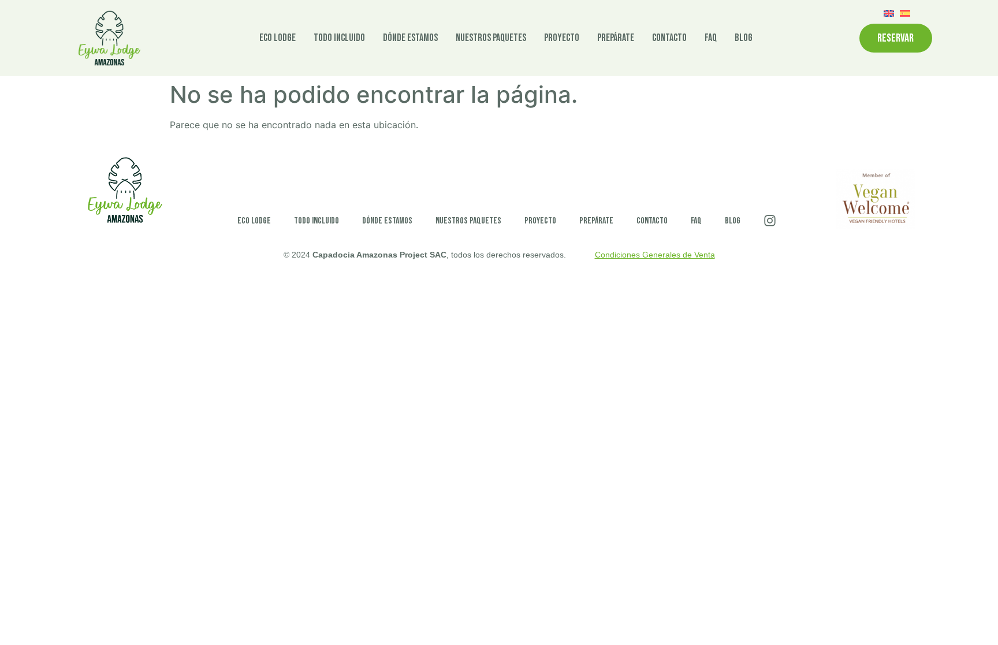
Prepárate (615, 38)
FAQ (711, 38)
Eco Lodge (277, 38)
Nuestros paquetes (491, 38)
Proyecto (561, 38)
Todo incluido (339, 38)
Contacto (669, 38)
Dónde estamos (410, 38)
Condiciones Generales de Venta (655, 254)
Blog (744, 38)
